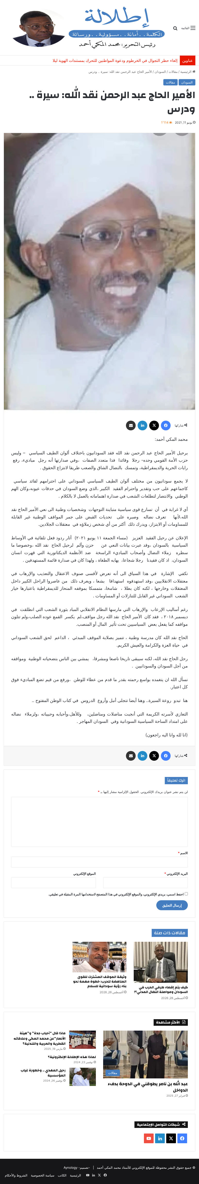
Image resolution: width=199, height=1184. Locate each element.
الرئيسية (186, 72)
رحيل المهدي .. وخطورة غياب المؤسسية (43, 1073)
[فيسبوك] (166, 425)
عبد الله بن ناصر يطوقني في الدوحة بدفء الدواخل (148, 1087)
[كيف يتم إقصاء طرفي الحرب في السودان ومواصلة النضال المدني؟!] (161, 962)
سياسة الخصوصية (42, 1175)
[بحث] (175, 29)
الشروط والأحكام (16, 1175)
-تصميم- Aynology (77, 1167)
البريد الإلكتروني (176, 873)
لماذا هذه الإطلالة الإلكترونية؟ (72, 1057)
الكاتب (62, 1175)
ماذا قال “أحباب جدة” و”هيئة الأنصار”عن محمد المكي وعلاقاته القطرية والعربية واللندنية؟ (40, 1038)
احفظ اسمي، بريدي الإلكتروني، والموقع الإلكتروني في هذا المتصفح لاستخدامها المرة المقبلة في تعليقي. (116, 894)
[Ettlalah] (86, 27)
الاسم (183, 853)
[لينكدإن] (142, 425)
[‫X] (154, 425)
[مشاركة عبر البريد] (131, 425)
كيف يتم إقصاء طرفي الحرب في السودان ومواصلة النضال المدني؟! (161, 989)
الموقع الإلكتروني (84, 873)
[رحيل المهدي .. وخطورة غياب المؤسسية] (82, 1077)
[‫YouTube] (149, 1138)
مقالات (173, 72)
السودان (160, 72)
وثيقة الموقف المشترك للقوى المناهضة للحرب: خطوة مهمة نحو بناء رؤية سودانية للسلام (105, 60)
